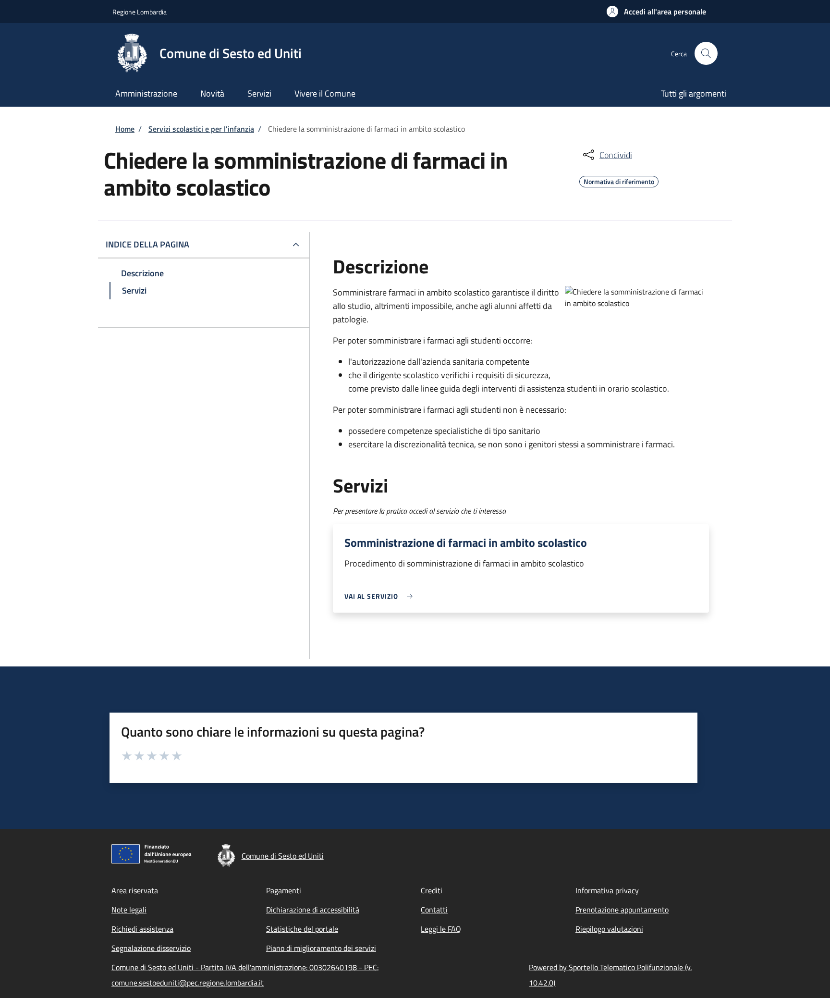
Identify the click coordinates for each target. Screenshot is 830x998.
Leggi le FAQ (441, 929)
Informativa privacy (607, 890)
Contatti (434, 909)
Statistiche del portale (302, 929)
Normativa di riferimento (619, 180)
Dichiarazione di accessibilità (312, 909)
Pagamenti (283, 890)
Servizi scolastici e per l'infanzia (201, 129)
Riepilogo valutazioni (609, 929)
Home (124, 129)
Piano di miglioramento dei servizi (321, 948)
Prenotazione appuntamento (622, 909)
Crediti (431, 890)
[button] (656, 11)
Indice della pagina (147, 244)
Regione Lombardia (139, 12)
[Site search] (706, 53)
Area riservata (134, 890)
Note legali (128, 909)
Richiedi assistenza (142, 929)
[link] (380, 596)
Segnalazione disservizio (151, 948)
